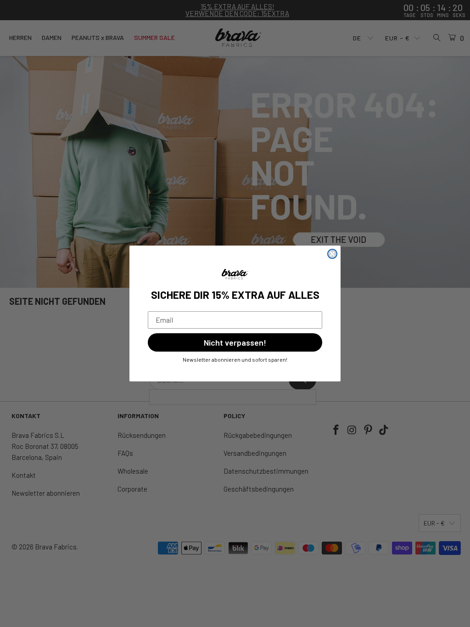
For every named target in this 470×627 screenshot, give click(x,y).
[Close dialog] (332, 253)
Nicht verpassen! (235, 342)
